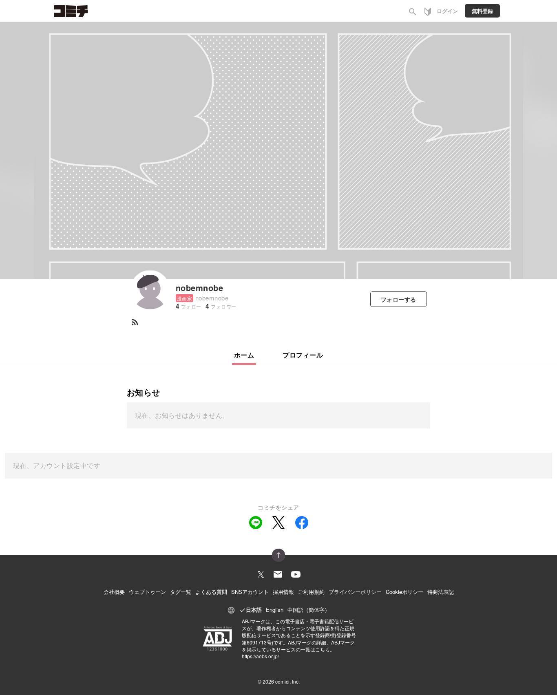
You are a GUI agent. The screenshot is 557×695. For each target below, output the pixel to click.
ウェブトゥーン (147, 592)
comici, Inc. (287, 681)
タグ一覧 (180, 592)
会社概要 (114, 592)
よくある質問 (211, 592)
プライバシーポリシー (355, 592)
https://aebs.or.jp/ (260, 656)
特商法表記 (440, 592)
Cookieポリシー (404, 592)
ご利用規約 (311, 592)
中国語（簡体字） (308, 609)
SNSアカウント (250, 592)
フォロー (398, 299)
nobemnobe (199, 287)
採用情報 (283, 592)
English (274, 609)
